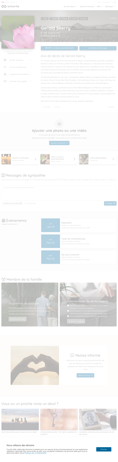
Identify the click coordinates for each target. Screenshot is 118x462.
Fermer (104, 449)
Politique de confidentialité (35, 453)
